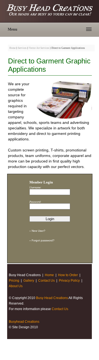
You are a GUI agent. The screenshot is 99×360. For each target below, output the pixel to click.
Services (22, 48)
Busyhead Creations (24, 322)
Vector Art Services (39, 48)
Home (12, 48)
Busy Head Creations (52, 298)
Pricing (14, 280)
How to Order (68, 275)
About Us (16, 286)
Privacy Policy (69, 280)
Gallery (28, 280)
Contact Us (46, 280)
